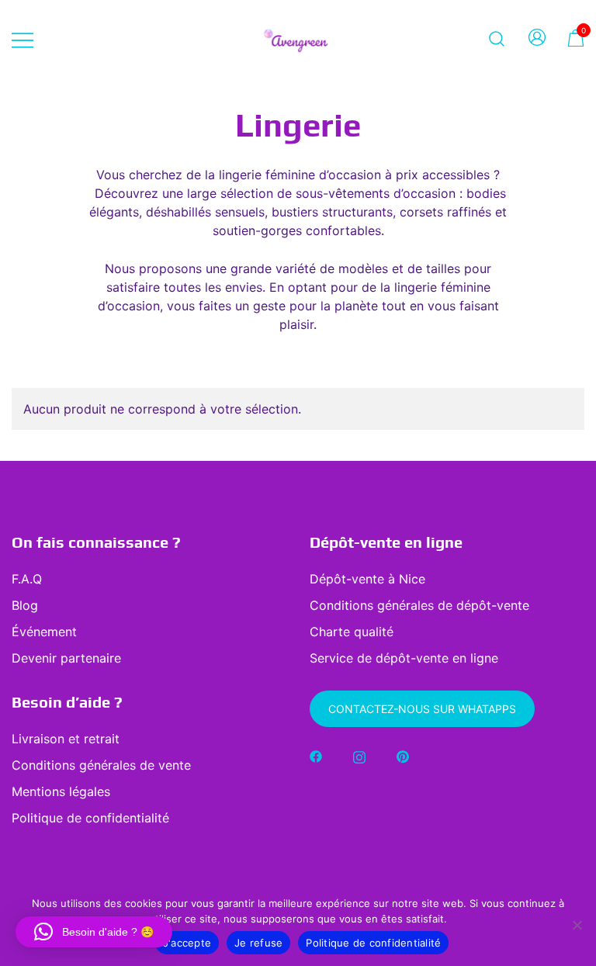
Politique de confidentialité (90, 818)
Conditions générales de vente (101, 765)
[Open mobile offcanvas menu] (22, 38)
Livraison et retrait (66, 738)
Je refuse (258, 943)
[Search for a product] (497, 39)
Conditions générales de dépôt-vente (419, 605)
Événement (44, 631)
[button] (94, 931)
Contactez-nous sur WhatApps (422, 708)
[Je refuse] (576, 925)
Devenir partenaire (66, 658)
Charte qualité (351, 631)
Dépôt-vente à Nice (367, 579)
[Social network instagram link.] (359, 755)
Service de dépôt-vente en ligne (404, 658)
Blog (25, 605)
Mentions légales (61, 791)
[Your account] (537, 38)
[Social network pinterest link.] (403, 755)
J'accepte (187, 943)
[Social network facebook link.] (316, 755)
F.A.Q (27, 579)
